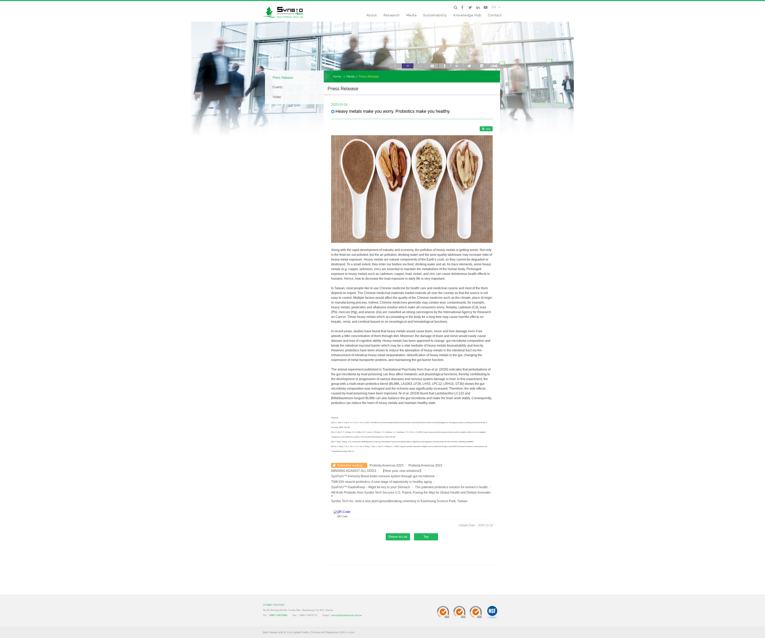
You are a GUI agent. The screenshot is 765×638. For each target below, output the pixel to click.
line (494, 66)
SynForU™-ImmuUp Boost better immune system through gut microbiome (383, 476)
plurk (482, 66)
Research (391, 15)
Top (426, 536)
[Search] (455, 7)
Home (337, 76)
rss (488, 128)
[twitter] (470, 7)
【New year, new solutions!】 (402, 470)
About (371, 15)
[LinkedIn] (477, 7)
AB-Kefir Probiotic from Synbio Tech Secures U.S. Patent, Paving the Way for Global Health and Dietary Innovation (410, 494)
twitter (469, 66)
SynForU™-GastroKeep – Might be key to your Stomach (370, 487)
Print (432, 66)
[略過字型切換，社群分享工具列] (390, 61)
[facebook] (462, 7)
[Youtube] (485, 7)
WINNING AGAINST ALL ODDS (353, 470)
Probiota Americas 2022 (425, 465)
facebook (445, 66)
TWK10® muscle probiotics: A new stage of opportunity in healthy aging (381, 481)
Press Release (283, 77)
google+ (457, 66)
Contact (495, 15)
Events (278, 87)
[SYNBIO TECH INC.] (285, 12)
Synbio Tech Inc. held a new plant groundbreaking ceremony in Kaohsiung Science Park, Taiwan (399, 501)
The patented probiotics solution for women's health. (451, 487)
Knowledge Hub (467, 15)
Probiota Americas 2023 (386, 465)
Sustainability (435, 15)
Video (277, 97)
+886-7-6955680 (278, 615)
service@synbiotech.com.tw (347, 615)
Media (411, 15)
